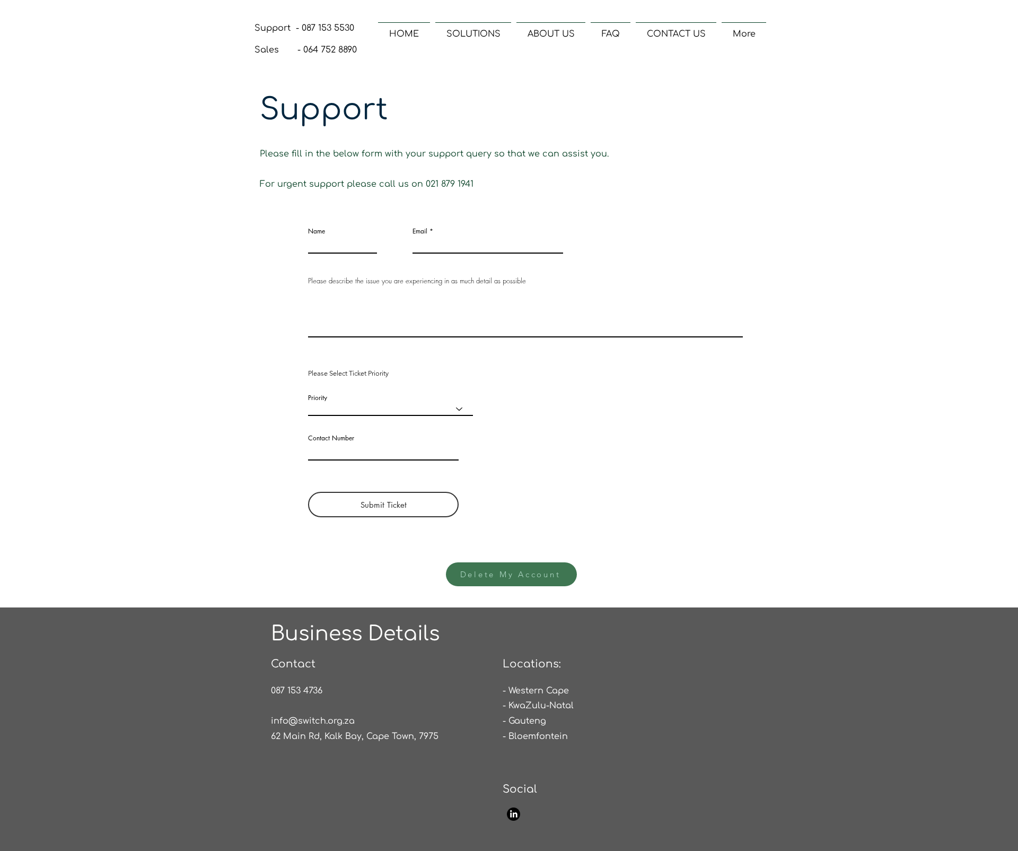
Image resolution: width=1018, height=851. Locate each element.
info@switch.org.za (313, 721)
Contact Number (331, 438)
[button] (473, 29)
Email (420, 231)
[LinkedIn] (513, 814)
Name (316, 231)
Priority (317, 398)
